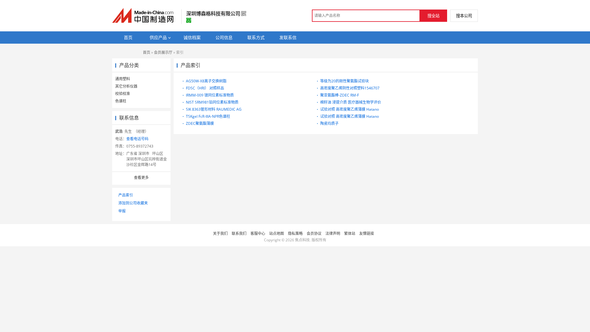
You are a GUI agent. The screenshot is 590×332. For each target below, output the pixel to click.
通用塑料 (122, 78)
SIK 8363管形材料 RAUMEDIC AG (214, 109)
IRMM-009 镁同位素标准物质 (210, 95)
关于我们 (220, 233)
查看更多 (141, 177)
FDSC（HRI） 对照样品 (205, 88)
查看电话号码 (137, 138)
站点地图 (276, 233)
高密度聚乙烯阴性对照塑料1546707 (350, 88)
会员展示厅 (163, 52)
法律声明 (332, 233)
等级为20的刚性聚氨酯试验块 (344, 81)
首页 (146, 52)
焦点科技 (302, 240)
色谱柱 (120, 101)
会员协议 (314, 233)
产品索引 (125, 195)
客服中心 (257, 233)
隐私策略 (295, 233)
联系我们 (239, 233)
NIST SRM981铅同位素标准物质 (212, 102)
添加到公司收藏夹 (133, 203)
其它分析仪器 (126, 86)
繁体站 (349, 233)
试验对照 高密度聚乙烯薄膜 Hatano (349, 109)
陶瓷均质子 (329, 123)
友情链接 (366, 233)
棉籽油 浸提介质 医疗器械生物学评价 (350, 102)
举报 (122, 211)
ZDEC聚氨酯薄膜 (200, 123)
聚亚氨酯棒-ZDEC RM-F (339, 95)
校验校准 (122, 93)
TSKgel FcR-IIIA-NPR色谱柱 (208, 116)
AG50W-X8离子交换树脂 (206, 81)
